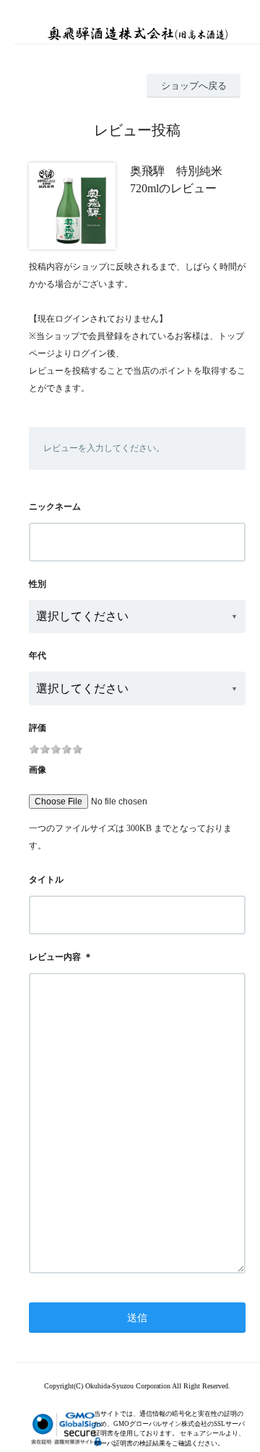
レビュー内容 (55, 957)
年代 (37, 655)
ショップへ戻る (194, 85)
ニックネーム (55, 507)
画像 (37, 770)
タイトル (46, 880)
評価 (37, 728)
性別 (37, 584)
